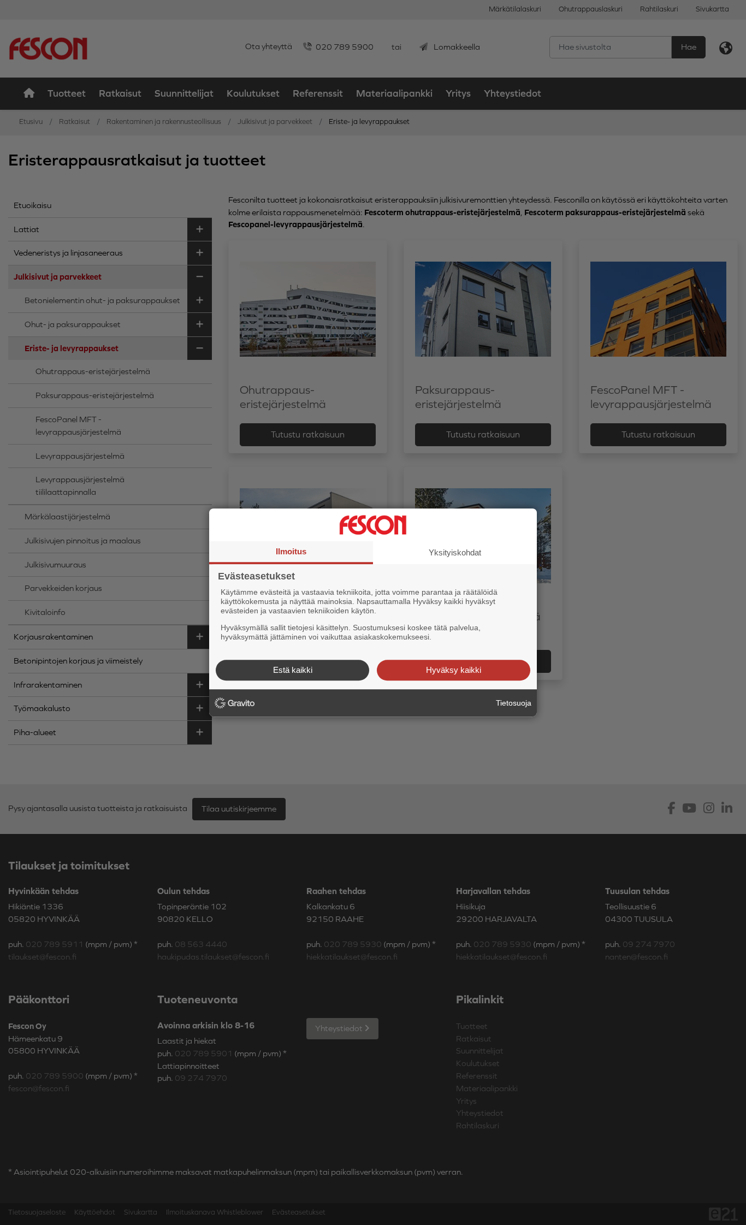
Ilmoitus (291, 551)
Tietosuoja (513, 703)
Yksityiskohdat (455, 552)
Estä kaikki (292, 669)
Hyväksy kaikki (453, 669)
